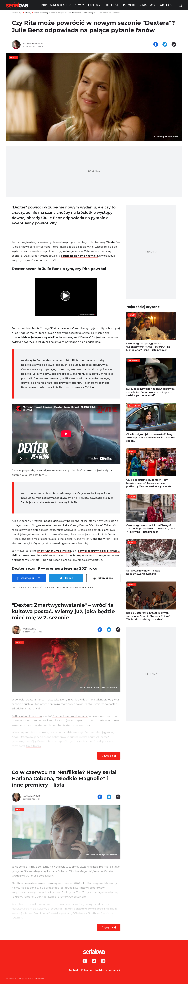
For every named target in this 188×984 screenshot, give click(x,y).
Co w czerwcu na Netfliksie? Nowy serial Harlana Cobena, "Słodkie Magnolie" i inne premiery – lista (64, 778)
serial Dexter (79, 587)
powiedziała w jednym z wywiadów (35, 337)
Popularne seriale (54, 5)
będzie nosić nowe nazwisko (79, 255)
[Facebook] (84, 961)
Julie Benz (66, 587)
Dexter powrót (35, 587)
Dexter (111, 242)
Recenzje (112, 5)
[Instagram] (103, 961)
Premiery (129, 5)
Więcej (164, 5)
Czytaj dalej (109, 755)
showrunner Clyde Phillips (54, 550)
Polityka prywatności (107, 970)
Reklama (86, 970)
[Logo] (17, 5)
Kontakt (73, 970)
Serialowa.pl (17, 13)
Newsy (79, 5)
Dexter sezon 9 (52, 587)
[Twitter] (94, 961)
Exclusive (95, 5)
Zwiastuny (147, 5)
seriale (91, 587)
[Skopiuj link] (174, 44)
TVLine (89, 387)
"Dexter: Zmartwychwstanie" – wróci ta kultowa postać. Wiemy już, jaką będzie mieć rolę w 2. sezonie (63, 611)
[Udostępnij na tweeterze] (164, 44)
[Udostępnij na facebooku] (155, 44)
